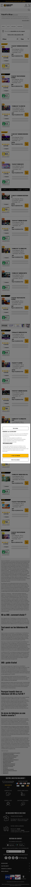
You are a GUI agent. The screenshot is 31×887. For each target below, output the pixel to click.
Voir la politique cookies (7, 443)
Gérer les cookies (15, 459)
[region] (15, 443)
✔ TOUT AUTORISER (15, 455)
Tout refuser (15, 428)
